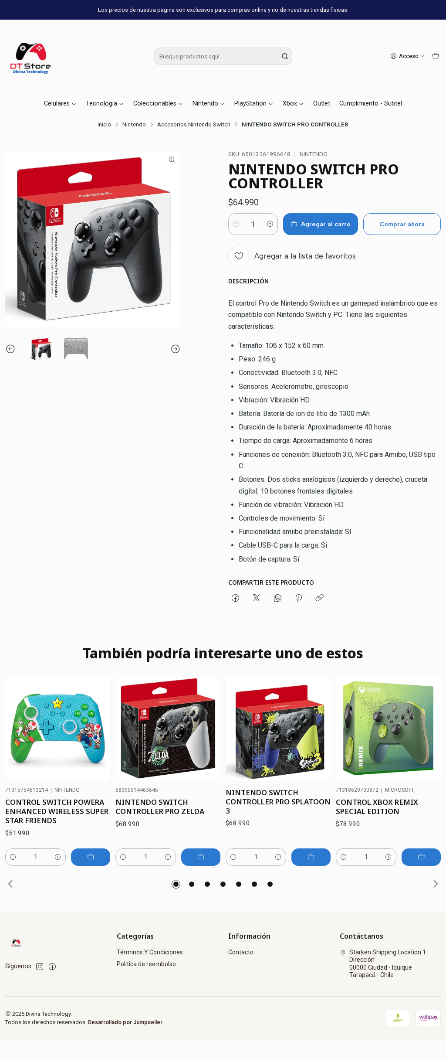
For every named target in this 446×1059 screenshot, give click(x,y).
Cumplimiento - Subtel (370, 103)
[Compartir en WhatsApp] (277, 598)
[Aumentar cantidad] (270, 224)
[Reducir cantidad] (236, 224)
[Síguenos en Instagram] (39, 966)
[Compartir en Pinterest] (298, 598)
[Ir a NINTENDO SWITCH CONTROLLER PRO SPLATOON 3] (278, 728)
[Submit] (284, 56)
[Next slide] (174, 349)
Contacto (240, 952)
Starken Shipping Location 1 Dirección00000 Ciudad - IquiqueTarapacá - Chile (387, 964)
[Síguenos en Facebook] (52, 966)
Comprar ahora (402, 224)
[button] (176, 884)
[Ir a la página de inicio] (31, 56)
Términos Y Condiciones (150, 952)
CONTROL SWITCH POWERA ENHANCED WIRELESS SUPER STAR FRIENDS (56, 811)
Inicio (104, 125)
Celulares (57, 103)
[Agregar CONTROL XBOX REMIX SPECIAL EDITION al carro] (421, 857)
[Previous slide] (11, 349)
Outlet (321, 103)
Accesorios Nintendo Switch (193, 125)
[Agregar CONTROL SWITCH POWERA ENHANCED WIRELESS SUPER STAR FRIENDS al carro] (90, 857)
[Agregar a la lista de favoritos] (94, 728)
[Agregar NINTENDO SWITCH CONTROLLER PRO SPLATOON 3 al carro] (311, 857)
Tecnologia (101, 103)
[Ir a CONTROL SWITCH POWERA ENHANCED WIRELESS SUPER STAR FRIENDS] (57, 728)
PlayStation (250, 103)
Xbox (290, 103)
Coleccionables (154, 103)
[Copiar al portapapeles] (319, 598)
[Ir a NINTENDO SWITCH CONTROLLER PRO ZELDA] (167, 728)
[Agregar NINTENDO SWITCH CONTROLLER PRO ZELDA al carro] (200, 857)
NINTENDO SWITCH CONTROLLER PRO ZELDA (159, 806)
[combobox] (223, 56)
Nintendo (205, 103)
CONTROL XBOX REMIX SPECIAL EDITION (377, 806)
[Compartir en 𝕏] (256, 598)
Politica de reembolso (146, 963)
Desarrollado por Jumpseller (125, 1022)
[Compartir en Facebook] (235, 598)
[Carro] (435, 56)
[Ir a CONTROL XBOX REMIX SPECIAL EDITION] (388, 728)
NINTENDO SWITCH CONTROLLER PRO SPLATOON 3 (278, 801)
